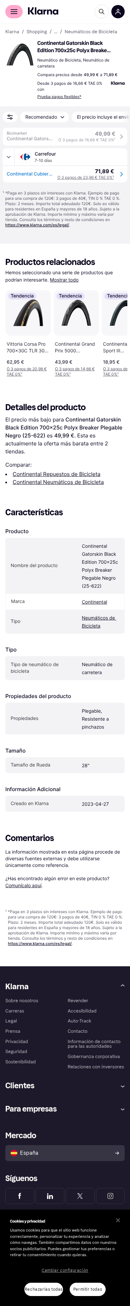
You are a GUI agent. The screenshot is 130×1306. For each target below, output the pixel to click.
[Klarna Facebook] (19, 1196)
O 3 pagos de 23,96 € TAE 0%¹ (85, 177)
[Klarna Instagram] (110, 1196)
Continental (94, 602)
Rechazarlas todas (44, 1289)
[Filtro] (10, 117)
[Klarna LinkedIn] (50, 1196)
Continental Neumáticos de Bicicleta (58, 482)
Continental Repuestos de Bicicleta (56, 474)
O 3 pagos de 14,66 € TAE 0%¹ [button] (75, 371)
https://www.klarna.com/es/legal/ (37, 224)
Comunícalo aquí (23, 885)
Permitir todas (87, 1289)
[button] (20, 54)
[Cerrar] (118, 1220)
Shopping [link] (37, 32)
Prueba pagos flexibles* (59, 96)
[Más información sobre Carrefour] (8, 157)
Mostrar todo (64, 280)
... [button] (55, 32)
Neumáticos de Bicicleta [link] (91, 32)
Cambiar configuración (65, 1270)
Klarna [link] (12, 32)
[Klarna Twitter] (80, 1196)
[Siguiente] (115, 332)
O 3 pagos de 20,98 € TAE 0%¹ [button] (27, 371)
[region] (65, 1258)
